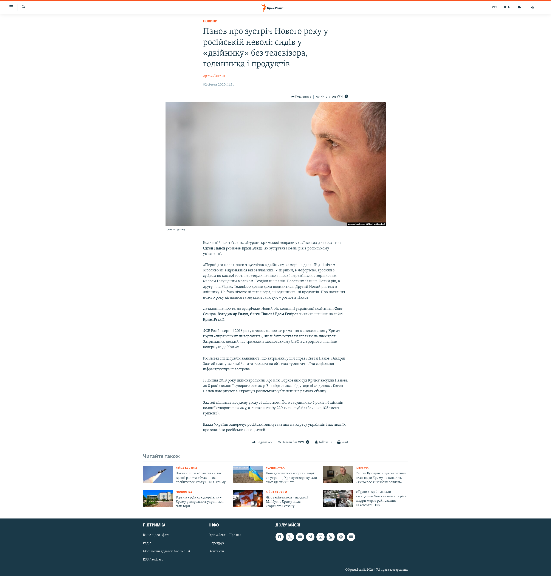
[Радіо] (532, 7)
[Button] (301, 97)
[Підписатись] (351, 537)
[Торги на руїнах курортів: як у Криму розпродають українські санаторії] (158, 498)
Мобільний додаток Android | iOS (168, 551)
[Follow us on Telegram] (310, 537)
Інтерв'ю (362, 468)
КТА (507, 7)
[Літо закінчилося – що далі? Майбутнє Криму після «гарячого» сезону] (248, 498)
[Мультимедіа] (519, 7)
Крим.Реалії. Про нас (225, 535)
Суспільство (275, 468)
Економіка (184, 492)
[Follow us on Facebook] (280, 537)
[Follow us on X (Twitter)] (290, 537)
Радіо (147, 543)
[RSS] (331, 537)
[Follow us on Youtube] (300, 537)
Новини (210, 21)
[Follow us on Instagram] (320, 537)
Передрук (216, 543)
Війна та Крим (186, 468)
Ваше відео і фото (156, 535)
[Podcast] (341, 537)
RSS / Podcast (153, 559)
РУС (495, 7)
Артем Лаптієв (214, 76)
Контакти (216, 551)
